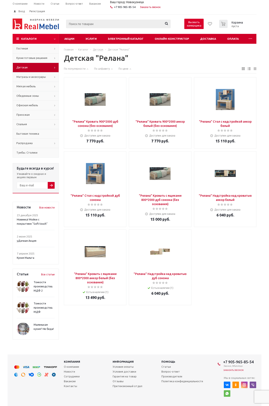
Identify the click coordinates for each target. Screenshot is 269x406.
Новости (69, 371)
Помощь (168, 361)
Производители (171, 376)
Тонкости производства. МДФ (43, 307)
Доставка (208, 38)
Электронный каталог (126, 38)
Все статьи (48, 274)
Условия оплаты (123, 366)
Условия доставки (124, 371)
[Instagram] (244, 385)
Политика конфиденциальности (182, 381)
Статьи (166, 366)
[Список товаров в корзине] (231, 26)
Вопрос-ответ (170, 371)
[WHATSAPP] (227, 393)
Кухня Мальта (25, 257)
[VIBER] (253, 385)
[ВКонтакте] (227, 385)
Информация (123, 361)
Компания (72, 361)
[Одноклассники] (235, 385)
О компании (71, 366)
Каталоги (29, 38)
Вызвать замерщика (194, 24)
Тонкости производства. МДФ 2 (43, 286)
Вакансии (70, 381)
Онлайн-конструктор (172, 38)
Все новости (47, 207)
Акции (69, 38)
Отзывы (118, 381)
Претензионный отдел (127, 386)
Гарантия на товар (125, 376)
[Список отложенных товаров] (210, 25)
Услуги (91, 38)
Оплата (233, 38)
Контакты (70, 386)
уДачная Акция (26, 240)
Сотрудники (72, 376)
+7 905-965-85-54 (125, 6)
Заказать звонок (150, 7)
